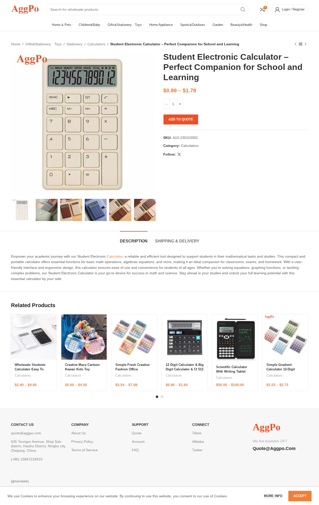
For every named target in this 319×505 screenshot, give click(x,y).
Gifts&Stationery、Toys (43, 44)
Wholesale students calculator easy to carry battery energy (31, 369)
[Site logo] (25, 9)
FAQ (135, 450)
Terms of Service (84, 450)
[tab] (134, 238)
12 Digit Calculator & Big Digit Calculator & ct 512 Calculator (185, 369)
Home (15, 44)
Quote (137, 433)
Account (138, 442)
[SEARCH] (243, 9)
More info (273, 496)
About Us (78, 433)
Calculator (115, 256)
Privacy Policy (82, 442)
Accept (300, 496)
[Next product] (305, 44)
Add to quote (180, 119)
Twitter (197, 450)
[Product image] (33, 337)
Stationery (74, 44)
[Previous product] (295, 44)
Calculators (96, 44)
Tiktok (196, 433)
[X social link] (179, 154)
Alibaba (198, 442)
